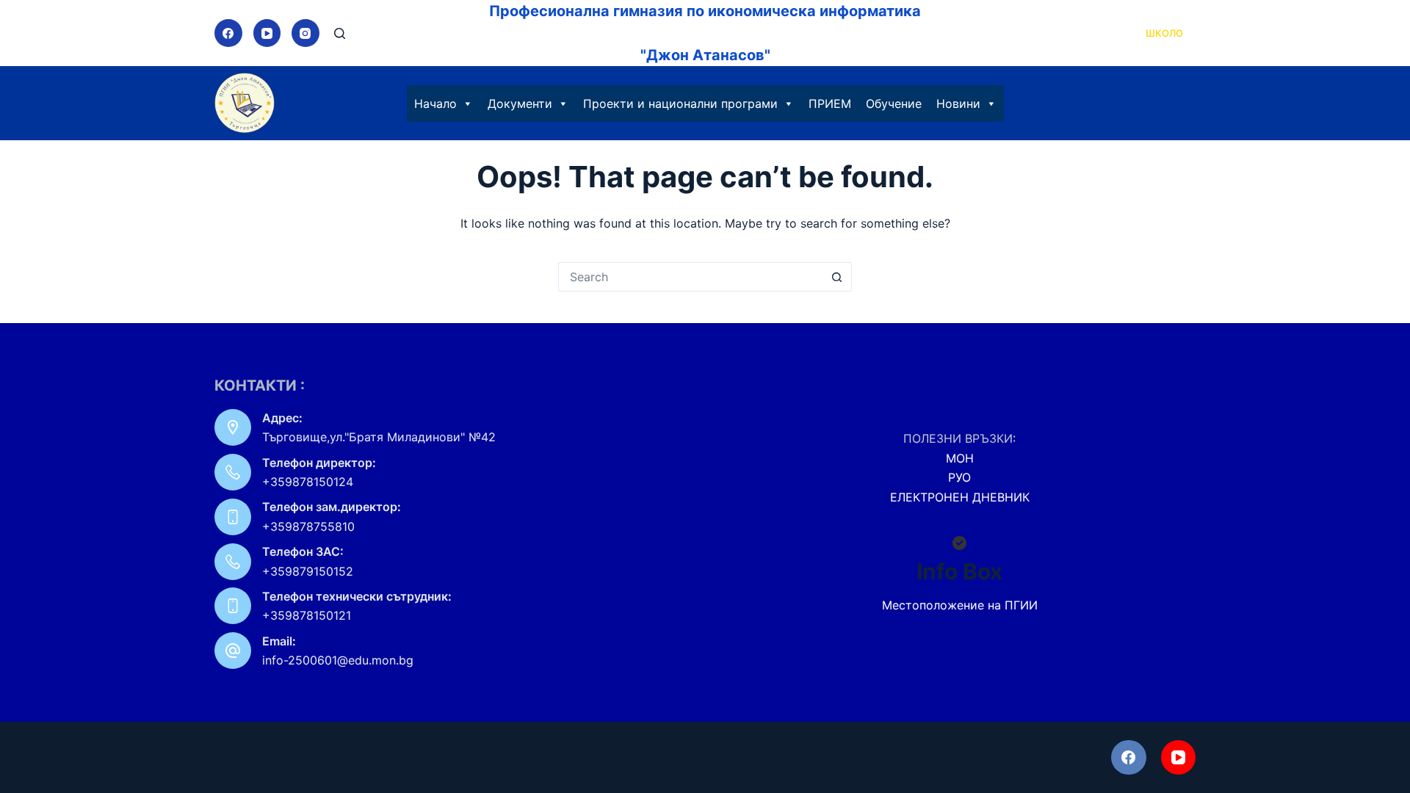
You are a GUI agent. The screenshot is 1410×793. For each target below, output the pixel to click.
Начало (435, 103)
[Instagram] (305, 33)
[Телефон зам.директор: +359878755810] (232, 517)
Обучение (894, 103)
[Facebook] (228, 33)
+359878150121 (306, 615)
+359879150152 (307, 571)
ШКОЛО (1164, 33)
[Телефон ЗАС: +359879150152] (232, 561)
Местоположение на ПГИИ (960, 605)
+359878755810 (308, 526)
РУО (959, 477)
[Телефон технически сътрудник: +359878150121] (232, 605)
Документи (520, 103)
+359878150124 (307, 481)
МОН (960, 458)
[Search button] (837, 277)
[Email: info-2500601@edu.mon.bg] (232, 650)
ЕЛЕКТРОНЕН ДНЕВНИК (960, 497)
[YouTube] (267, 33)
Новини (958, 103)
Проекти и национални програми (680, 103)
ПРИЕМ (830, 103)
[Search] (339, 33)
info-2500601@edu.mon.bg (337, 660)
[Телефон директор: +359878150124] (232, 472)
